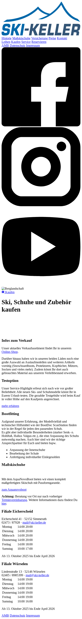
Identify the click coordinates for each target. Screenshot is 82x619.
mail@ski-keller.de (34, 522)
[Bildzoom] (41, 319)
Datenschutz (17, 45)
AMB (5, 45)
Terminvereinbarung (14, 500)
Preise (52, 38)
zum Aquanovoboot (14, 489)
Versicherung (39, 38)
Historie (7, 38)
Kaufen (15, 42)
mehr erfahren (10, 406)
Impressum (33, 45)
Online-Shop (10, 352)
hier (4, 503)
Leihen (6, 42)
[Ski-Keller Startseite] (41, 34)
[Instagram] (41, 205)
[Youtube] (41, 285)
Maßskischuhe (21, 38)
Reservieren (38, 42)
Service (26, 42)
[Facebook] (41, 125)
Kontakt (62, 38)
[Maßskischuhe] (41, 472)
